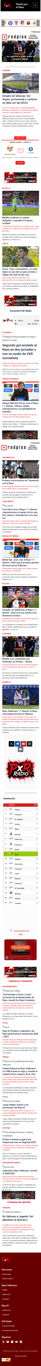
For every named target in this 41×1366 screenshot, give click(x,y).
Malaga (18, 894)
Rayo (17, 854)
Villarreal (18, 839)
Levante (18, 903)
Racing (17, 835)
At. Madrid (19, 819)
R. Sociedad (19, 888)
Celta (17, 874)
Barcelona (19, 864)
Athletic (18, 859)
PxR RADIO (20, 163)
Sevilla (17, 824)
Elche (17, 850)
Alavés (17, 810)
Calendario (5, 1299)
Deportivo (18, 845)
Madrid (17, 879)
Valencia (18, 883)
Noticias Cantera (7, 1278)
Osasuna (18, 869)
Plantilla (4, 1290)
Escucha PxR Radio (8, 1326)
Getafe (17, 899)
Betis (17, 829)
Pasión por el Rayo (22, 6)
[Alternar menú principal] (35, 5)
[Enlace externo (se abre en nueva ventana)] (20, 37)
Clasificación (6, 1294)
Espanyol (18, 815)
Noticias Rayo (6, 1274)
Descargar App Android (10, 1330)
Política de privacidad (20, 1356)
